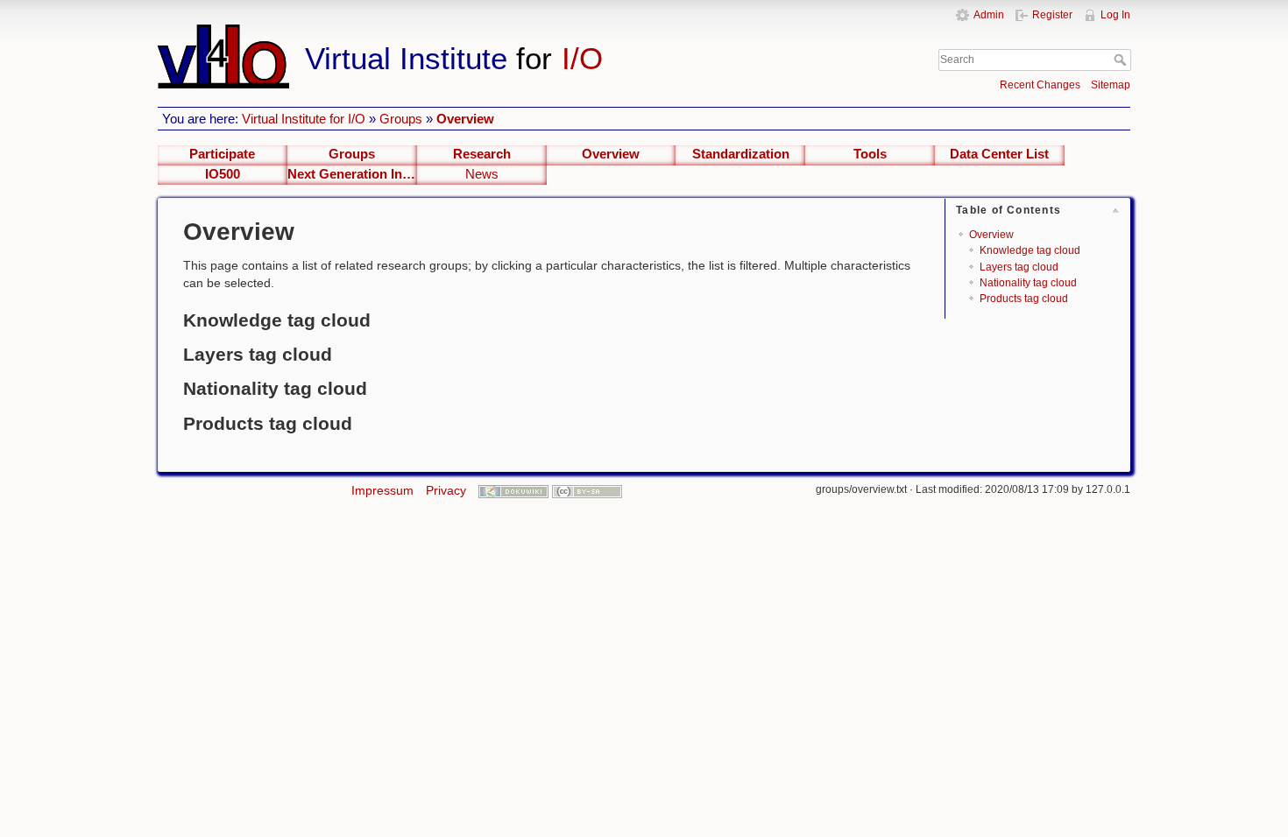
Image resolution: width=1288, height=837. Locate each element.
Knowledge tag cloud (1030, 250)
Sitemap (1110, 85)
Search (1122, 59)
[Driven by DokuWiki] (513, 490)
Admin (988, 15)
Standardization (740, 154)
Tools (870, 154)
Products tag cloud (1024, 298)
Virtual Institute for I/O (303, 118)
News (482, 174)
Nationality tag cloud (1028, 283)
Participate (222, 154)
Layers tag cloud (1019, 267)
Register (1052, 15)
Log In (1115, 15)
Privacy (446, 490)
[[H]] (493, 32)
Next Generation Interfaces (352, 174)
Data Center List (999, 154)
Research (482, 154)
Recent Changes (1040, 85)
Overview (465, 118)
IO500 (222, 174)
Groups (400, 118)
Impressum (382, 490)
